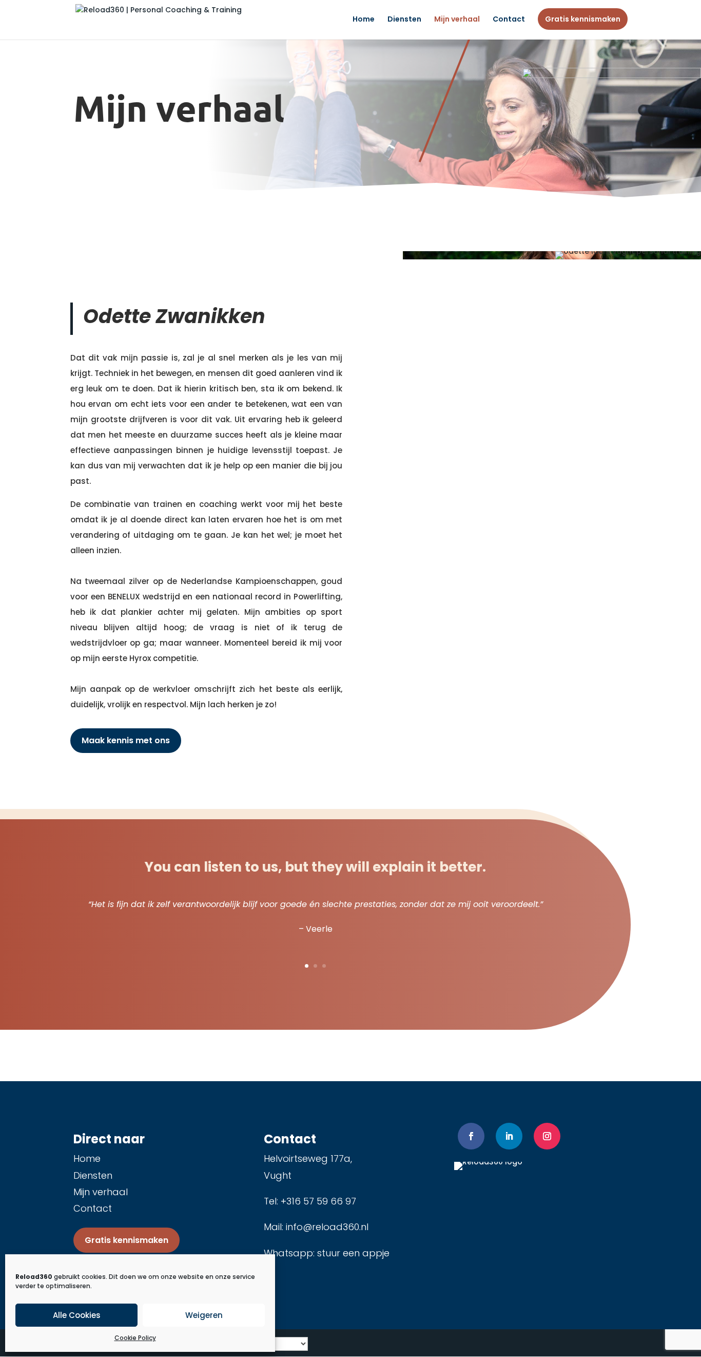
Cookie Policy (135, 1337)
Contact (509, 19)
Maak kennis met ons (126, 740)
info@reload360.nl (327, 1226)
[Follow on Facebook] (471, 1136)
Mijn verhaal (457, 19)
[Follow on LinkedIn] (509, 1136)
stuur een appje (353, 1253)
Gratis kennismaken (582, 19)
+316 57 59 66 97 (318, 1201)
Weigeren (204, 1315)
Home (364, 19)
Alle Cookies (77, 1315)
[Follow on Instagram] (547, 1136)
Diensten (404, 19)
